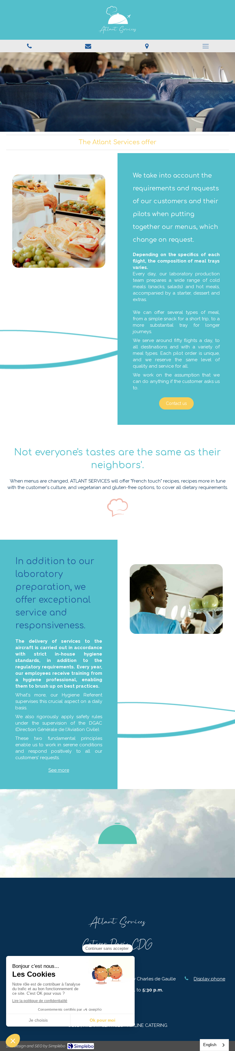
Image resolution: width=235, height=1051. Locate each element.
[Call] (29, 46)
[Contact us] (88, 46)
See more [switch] (58, 770)
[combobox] (214, 1045)
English (209, 1044)
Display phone (209, 979)
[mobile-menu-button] (205, 46)
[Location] (147, 46)
